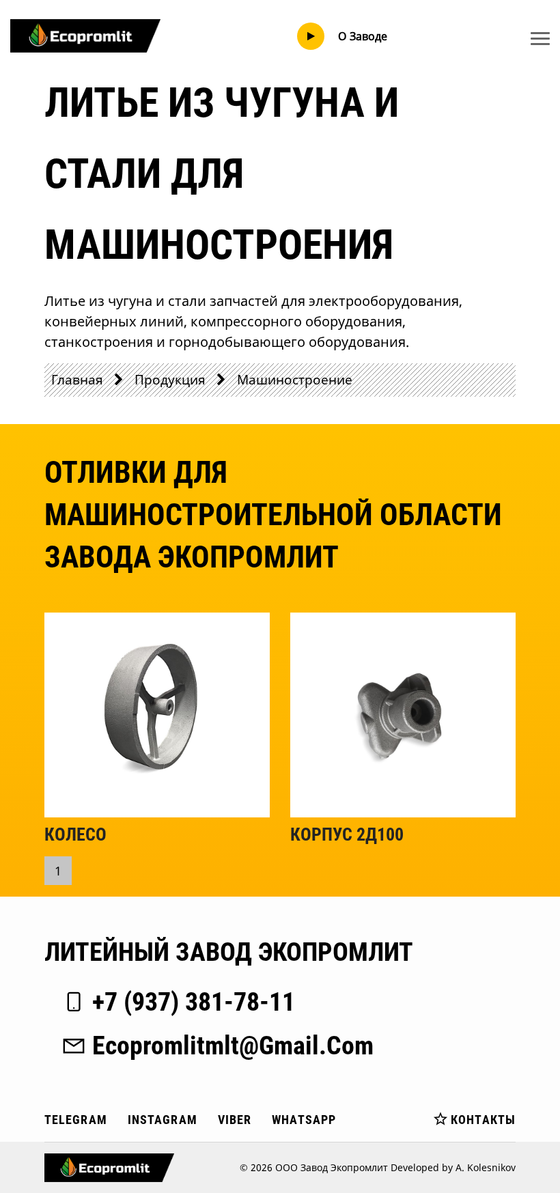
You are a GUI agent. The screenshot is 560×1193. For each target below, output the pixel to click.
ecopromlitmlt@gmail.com (233, 1045)
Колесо (75, 834)
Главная (77, 379)
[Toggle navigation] (540, 38)
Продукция (170, 379)
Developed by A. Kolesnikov (453, 1167)
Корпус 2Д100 (347, 834)
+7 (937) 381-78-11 (193, 1002)
